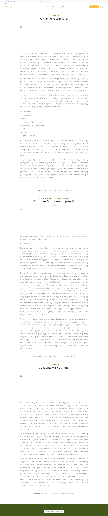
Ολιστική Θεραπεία (54, 19)
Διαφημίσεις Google (44, 506)
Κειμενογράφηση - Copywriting (64, 506)
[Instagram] (50, 1)
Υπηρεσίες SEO (53, 506)
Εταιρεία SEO (74, 506)
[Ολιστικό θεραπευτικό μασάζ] (54, 220)
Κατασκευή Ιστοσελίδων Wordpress (31, 506)
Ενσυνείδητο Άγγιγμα (54, 368)
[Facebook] (49, 1)
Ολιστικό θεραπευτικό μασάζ (54, 201)
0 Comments (52, 190)
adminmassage (66, 190)
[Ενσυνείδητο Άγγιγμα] (54, 387)
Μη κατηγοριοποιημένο (49, 198)
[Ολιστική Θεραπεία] (54, 38)
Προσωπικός (54, 15)
